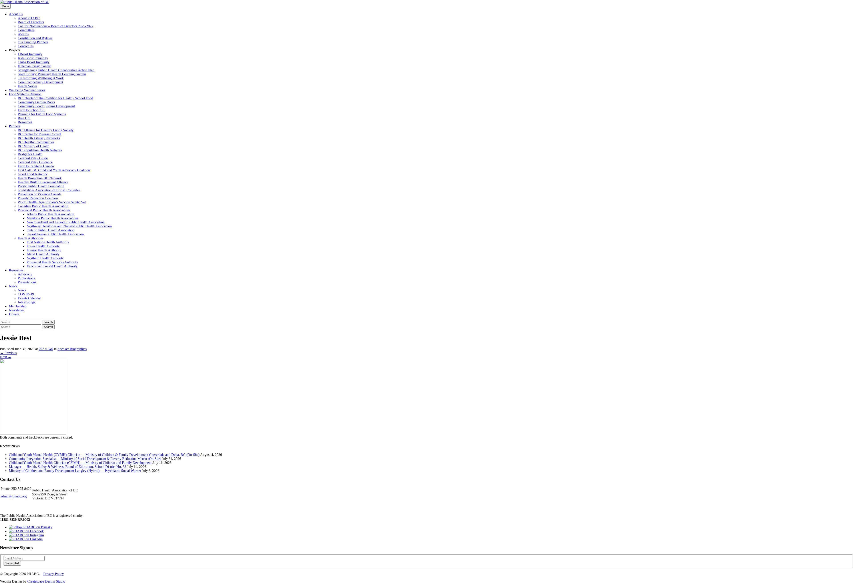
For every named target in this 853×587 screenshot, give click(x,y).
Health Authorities (30, 238)
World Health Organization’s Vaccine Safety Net (52, 202)
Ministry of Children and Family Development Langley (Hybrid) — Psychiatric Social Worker (75, 471)
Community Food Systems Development (46, 106)
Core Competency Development (40, 82)
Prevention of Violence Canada (40, 194)
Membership (17, 306)
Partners (14, 126)
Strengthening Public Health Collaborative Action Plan (56, 70)
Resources (25, 122)
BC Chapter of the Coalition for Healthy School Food (55, 98)
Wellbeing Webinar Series (27, 90)
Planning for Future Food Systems (42, 114)
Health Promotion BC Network (40, 178)
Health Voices (27, 86)
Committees (26, 30)
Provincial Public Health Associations (44, 210)
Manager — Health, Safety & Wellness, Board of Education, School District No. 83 (67, 467)
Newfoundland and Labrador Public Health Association (66, 222)
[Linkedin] (26, 539)
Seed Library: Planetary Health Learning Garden (52, 74)
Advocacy (25, 274)
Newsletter (16, 310)
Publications (26, 278)
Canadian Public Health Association (43, 206)
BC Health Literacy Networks (39, 138)
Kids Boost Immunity (33, 58)
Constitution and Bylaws (35, 38)
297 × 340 (46, 349)
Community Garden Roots (36, 102)
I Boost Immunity (30, 54)
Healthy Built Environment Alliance (43, 182)
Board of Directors (31, 22)
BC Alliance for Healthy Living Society (46, 130)
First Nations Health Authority (48, 242)
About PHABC (29, 18)
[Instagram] (26, 535)
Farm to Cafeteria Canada (36, 166)
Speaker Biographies (72, 349)
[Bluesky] (30, 527)
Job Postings (26, 302)
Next (5, 357)
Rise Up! (24, 118)
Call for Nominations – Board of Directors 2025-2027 (55, 26)
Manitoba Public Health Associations (52, 218)
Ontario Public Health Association (50, 230)
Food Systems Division (25, 94)
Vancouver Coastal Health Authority (52, 266)
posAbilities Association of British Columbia (49, 190)
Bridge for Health (30, 154)
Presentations (27, 282)
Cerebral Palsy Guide (33, 158)
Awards (23, 34)
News (13, 286)
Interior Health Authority (44, 250)
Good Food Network (32, 174)
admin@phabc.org (14, 496)
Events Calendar (29, 298)
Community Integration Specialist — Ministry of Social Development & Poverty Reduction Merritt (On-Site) (85, 459)
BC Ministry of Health (33, 146)
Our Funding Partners (33, 42)
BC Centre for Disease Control (39, 134)
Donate (14, 314)
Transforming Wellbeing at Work (41, 78)
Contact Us (26, 46)
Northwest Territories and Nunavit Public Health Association (69, 226)
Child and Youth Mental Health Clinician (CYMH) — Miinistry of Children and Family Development (80, 463)
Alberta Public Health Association (50, 214)
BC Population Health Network (40, 150)
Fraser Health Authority (43, 246)
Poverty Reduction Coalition (38, 198)
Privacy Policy (53, 574)
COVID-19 (26, 294)
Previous (8, 353)
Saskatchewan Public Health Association (55, 234)
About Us (16, 14)
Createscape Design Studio (46, 581)
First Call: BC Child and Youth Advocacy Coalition (54, 170)
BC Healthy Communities (36, 142)
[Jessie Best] (33, 433)
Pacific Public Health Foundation (41, 186)
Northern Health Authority (45, 258)
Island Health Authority (43, 254)
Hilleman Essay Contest (34, 66)
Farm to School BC (31, 110)
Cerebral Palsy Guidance (35, 162)
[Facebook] (26, 531)
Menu (5, 6)
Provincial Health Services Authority (52, 262)
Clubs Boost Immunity (34, 62)
